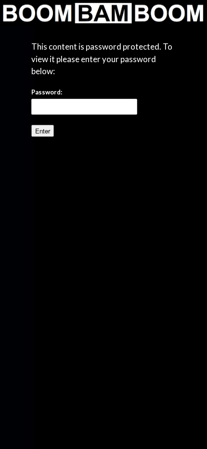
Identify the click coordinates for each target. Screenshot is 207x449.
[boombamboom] (103, 13)
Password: (46, 92)
